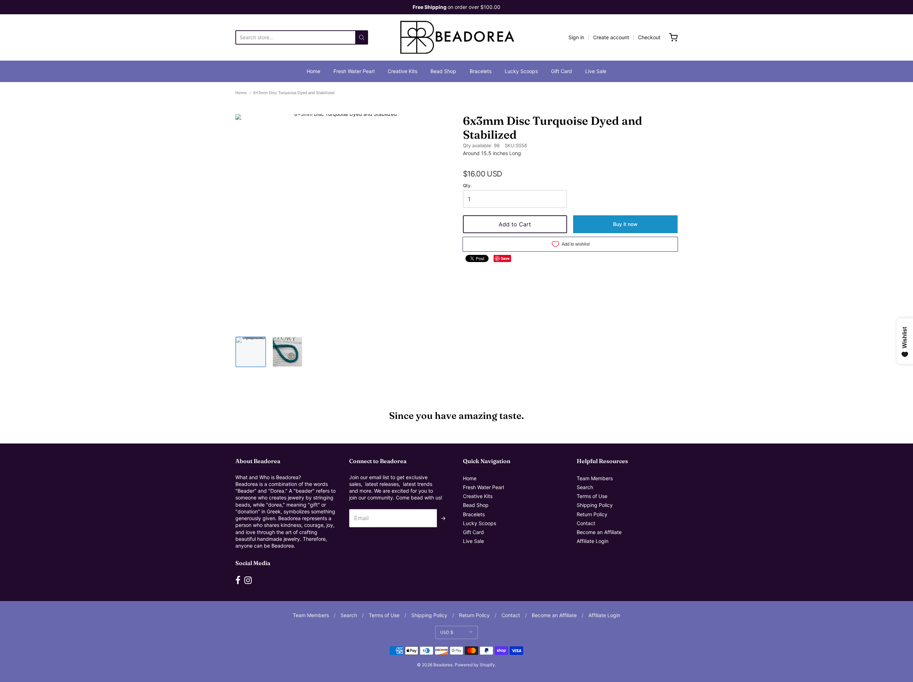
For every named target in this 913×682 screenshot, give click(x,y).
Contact (586, 523)
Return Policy (592, 514)
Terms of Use (592, 496)
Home (313, 71)
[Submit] (361, 37)
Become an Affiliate (599, 532)
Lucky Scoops (521, 71)
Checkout (649, 37)
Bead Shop (443, 71)
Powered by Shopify (475, 664)
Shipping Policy (595, 505)
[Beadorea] (456, 37)
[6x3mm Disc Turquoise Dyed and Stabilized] (250, 352)
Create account (611, 37)
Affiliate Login (592, 541)
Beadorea (443, 664)
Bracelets (480, 71)
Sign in (576, 37)
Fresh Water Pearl (353, 71)
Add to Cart (515, 224)
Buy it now (625, 224)
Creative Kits (402, 71)
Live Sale (595, 71)
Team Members (595, 478)
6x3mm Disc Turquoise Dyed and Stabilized (294, 92)
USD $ (446, 632)
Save (505, 258)
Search (585, 487)
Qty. (467, 185)
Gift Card (561, 71)
